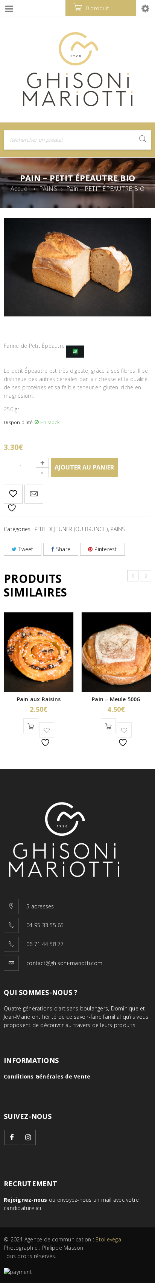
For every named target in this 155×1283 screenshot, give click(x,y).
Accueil (20, 188)
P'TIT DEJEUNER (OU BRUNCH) (71, 529)
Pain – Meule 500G (116, 699)
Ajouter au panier (84, 467)
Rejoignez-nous (25, 1199)
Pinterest (105, 549)
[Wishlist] (13, 494)
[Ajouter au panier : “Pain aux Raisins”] (30, 725)
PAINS (48, 188)
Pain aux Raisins (39, 699)
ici (38, 1208)
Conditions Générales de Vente (47, 1076)
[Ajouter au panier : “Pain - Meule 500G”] (108, 725)
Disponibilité (18, 422)
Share (63, 549)
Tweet (25, 549)
